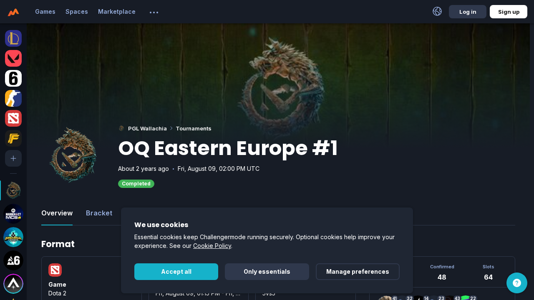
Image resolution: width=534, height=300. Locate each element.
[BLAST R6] (13, 260)
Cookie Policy (212, 245)
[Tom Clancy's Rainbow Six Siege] (13, 78)
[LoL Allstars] (13, 284)
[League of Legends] (13, 38)
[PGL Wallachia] (13, 190)
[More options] (154, 13)
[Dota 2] (13, 118)
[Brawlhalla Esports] (13, 237)
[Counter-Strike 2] (13, 98)
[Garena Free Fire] (13, 138)
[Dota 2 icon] (55, 270)
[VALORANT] (13, 58)
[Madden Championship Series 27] (13, 214)
